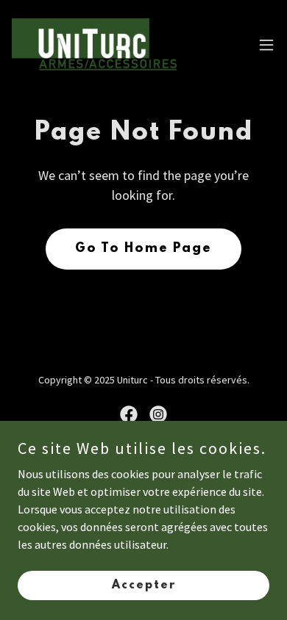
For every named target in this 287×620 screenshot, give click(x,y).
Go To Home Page (143, 249)
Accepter (144, 584)
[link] (94, 44)
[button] (266, 45)
